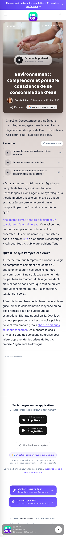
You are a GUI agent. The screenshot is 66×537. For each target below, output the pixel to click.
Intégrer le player (53, 143)
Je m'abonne (33, 6)
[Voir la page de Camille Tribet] (10, 100)
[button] (33, 529)
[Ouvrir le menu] (6, 15)
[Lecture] (58, 529)
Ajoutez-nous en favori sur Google (35, 454)
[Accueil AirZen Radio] (33, 14)
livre (25, 239)
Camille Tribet (22, 100)
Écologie (13, 27)
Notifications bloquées (33, 445)
